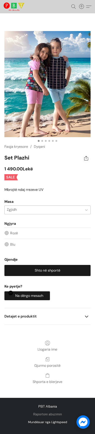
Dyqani (39, 146)
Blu (12, 244)
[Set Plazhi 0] (47, 84)
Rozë (14, 233)
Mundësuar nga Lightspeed (47, 422)
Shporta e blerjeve (47, 381)
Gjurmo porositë (47, 365)
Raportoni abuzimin (47, 414)
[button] (15, 6)
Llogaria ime (47, 349)
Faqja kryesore (16, 146)
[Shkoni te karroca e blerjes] (83, 6)
